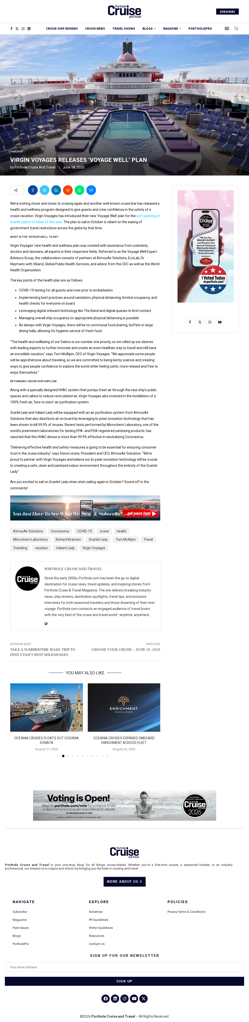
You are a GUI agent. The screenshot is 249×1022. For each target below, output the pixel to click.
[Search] (236, 29)
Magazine (20, 919)
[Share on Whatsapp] (79, 190)
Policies (178, 902)
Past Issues (21, 927)
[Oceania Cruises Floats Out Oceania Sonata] (46, 707)
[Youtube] (134, 999)
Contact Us (97, 943)
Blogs (147, 28)
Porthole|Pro (200, 28)
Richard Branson (68, 539)
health (121, 531)
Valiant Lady (65, 548)
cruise (104, 531)
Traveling (20, 548)
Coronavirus (60, 531)
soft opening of (148, 216)
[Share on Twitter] (44, 190)
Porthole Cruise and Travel (35, 167)
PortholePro (21, 943)
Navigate (24, 902)
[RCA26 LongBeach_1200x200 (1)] (124, 792)
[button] (17, 720)
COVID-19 (84, 531)
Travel (148, 539)
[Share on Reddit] (68, 190)
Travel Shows (123, 28)
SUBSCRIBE (227, 11)
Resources (96, 935)
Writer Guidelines (101, 927)
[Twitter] (17, 29)
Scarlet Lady (98, 539)
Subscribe (20, 911)
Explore (99, 902)
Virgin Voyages (93, 548)
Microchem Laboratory (30, 539)
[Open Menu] (227, 28)
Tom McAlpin (126, 539)
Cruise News (95, 28)
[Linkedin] (29, 29)
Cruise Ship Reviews (62, 28)
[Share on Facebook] (33, 190)
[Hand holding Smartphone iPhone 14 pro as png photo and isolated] (206, 192)
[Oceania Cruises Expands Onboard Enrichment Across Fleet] (124, 707)
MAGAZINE (170, 28)
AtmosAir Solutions (28, 531)
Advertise (95, 911)
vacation (41, 548)
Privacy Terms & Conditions (186, 911)
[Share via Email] (91, 190)
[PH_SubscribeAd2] (85, 499)
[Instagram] (23, 29)
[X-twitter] (143, 999)
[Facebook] (11, 29)
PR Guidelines (98, 919)
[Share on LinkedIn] (56, 190)
